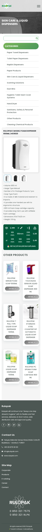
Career (4, 483)
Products (5, 474)
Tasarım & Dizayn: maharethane (21, 529)
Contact (5, 487)
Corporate (6, 470)
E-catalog (6, 479)
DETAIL (11, 289)
